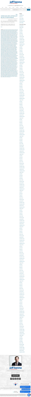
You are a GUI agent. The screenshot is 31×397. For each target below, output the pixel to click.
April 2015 (21, 232)
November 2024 (21, 59)
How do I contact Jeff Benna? (26, 389)
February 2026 (21, 36)
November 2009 (21, 330)
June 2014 (20, 247)
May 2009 (20, 339)
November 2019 (21, 149)
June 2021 (20, 121)
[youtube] (18, 379)
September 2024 (21, 62)
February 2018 (21, 181)
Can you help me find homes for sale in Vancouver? (24, 387)
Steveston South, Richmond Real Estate (10, 68)
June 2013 (20, 265)
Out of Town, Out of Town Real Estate (14, 58)
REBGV (8, 61)
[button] (29, 395)
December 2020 (21, 130)
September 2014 (21, 243)
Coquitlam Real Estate (12, 37)
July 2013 (20, 264)
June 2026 (20, 30)
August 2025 (21, 45)
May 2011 (20, 303)
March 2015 (21, 234)
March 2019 (21, 161)
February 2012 (21, 290)
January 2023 (21, 92)
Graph (10, 46)
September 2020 (21, 134)
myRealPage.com (15, 392)
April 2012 (21, 287)
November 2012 (21, 276)
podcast (17, 7)
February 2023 (21, 90)
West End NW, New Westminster (4, 74)
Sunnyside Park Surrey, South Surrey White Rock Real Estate (7, 69)
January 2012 (21, 291)
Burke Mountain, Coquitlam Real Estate (5, 32)
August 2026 (21, 27)
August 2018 (21, 172)
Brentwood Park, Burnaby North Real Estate (10, 30)
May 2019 (20, 158)
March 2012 (21, 288)
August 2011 (21, 299)
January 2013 (21, 273)
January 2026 (21, 38)
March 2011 (21, 306)
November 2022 (21, 95)
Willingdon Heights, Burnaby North (6, 76)
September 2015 (21, 225)
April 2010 (21, 323)
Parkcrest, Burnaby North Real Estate (11, 59)
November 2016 (21, 204)
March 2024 (21, 71)
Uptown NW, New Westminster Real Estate (5, 72)
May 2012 (20, 285)
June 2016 (20, 211)
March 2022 (21, 107)
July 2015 (20, 228)
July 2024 (20, 65)
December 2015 (21, 220)
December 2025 (21, 39)
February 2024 (21, 72)
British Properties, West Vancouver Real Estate (8, 31)
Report (10, 62)
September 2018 (21, 170)
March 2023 (21, 89)
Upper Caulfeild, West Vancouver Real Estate (12, 71)
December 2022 (21, 93)
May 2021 (20, 122)
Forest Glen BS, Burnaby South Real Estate (7, 42)
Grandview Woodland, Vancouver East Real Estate (8, 46)
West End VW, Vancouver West (11, 74)
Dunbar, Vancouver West (12, 39)
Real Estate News (22, 21)
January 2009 (21, 345)
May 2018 (20, 176)
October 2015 (21, 223)
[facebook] (11, 379)
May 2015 (20, 231)
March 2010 (21, 324)
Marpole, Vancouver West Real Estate (5, 54)
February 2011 (21, 308)
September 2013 (21, 261)
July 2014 (20, 246)
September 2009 (21, 333)
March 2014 (21, 252)
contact (29, 7)
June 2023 (20, 84)
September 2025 (21, 44)
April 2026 (21, 33)
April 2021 (21, 124)
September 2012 (21, 279)
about (25, 7)
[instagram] (20, 379)
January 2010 (21, 327)
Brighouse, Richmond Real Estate (11, 31)
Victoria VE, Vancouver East (7, 73)
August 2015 (21, 226)
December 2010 (21, 311)
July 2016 (20, 210)
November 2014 (21, 240)
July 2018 (20, 173)
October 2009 (21, 332)
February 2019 (21, 163)
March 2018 (21, 179)
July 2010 (20, 318)
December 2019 (21, 148)
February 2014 (21, 253)
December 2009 (21, 329)
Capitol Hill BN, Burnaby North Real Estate (5, 33)
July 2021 (20, 119)
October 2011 (21, 296)
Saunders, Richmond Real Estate (7, 64)
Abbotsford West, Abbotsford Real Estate (9, 29)
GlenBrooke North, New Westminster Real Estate (8, 44)
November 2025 (21, 41)
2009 (4, 29)
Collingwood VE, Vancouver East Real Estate (5, 37)
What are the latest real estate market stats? (24, 391)
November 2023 (21, 77)
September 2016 (21, 207)
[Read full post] (4, 19)
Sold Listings (21, 22)
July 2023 (20, 83)
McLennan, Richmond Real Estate (12, 54)
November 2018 (21, 167)
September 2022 (21, 98)
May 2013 (20, 267)
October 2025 (21, 42)
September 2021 (21, 116)
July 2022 (20, 101)
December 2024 (21, 57)
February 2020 (21, 145)
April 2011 (21, 305)
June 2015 (20, 229)
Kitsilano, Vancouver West (9, 51)
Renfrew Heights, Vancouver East (12, 61)
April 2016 (21, 214)
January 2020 (21, 146)
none (7, 57)
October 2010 (21, 314)
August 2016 (21, 208)
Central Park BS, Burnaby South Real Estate (10, 34)
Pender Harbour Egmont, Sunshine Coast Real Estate (9, 59)
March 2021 (21, 125)
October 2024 (21, 60)
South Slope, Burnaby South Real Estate (7, 67)
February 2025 (21, 54)
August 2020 (21, 136)
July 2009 (20, 336)
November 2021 (21, 113)
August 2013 (21, 262)
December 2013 (21, 256)
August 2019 (21, 154)
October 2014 (21, 241)
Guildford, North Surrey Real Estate (9, 47)
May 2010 (20, 321)
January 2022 (21, 110)
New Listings (21, 18)
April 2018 (21, 178)
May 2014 (20, 249)
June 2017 (20, 193)
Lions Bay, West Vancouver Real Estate (9, 52)
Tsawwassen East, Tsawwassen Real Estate (5, 70)
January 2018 (21, 182)
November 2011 (21, 294)
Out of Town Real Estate (6, 58)
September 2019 (21, 152)
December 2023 (21, 75)
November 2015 (21, 222)
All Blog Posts (21, 15)
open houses (2, 58)
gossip (21, 7)
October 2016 (21, 205)
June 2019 (20, 157)
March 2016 (21, 216)
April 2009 (21, 341)
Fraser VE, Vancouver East (8, 43)
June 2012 (20, 284)
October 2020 (21, 133)
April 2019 (21, 160)
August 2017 (21, 190)
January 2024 (21, 74)
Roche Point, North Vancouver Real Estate (7, 63)
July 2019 (20, 155)
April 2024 (21, 69)
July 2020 (20, 137)
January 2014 (21, 255)
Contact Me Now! (15, 375)
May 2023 (20, 86)
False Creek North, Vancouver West (5, 41)
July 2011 (20, 300)
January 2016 (21, 219)
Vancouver (11, 72)
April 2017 (21, 196)
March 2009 (21, 342)
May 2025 (20, 50)
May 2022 (20, 104)
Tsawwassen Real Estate (12, 70)
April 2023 (21, 87)
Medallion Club (2, 55)
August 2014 (21, 244)
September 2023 (21, 80)
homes (6, 7)
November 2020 (21, 131)
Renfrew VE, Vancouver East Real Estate (5, 62)
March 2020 (21, 143)
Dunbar (8, 39)
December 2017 (21, 184)
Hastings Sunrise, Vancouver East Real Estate (11, 48)
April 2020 (21, 142)
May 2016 (20, 213)
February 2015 (21, 235)
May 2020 (20, 140)
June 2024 (20, 66)
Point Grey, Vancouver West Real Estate (9, 60)
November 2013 (21, 258)
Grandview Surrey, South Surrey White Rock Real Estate (7, 45)
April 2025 (21, 51)
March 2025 (21, 53)
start (2, 7)
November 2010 (21, 312)
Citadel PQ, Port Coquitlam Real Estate (5, 36)
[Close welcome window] (30, 382)
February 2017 (21, 199)
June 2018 (20, 175)
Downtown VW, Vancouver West (10, 38)
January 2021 (21, 128)
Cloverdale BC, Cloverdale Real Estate (13, 36)
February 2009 (21, 344)
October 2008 (21, 350)
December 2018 (21, 166)
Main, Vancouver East (11, 53)
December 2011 (21, 293)
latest (13, 7)
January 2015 (21, 237)
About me (20, 16)
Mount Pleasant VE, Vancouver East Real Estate (7, 56)
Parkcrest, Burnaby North (4, 59)
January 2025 (21, 56)
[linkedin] (15, 379)
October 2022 (21, 96)
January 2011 (21, 309)
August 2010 (21, 317)
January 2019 (21, 164)
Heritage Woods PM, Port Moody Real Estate (10, 49)
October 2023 (21, 78)
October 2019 (21, 151)
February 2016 (21, 217)
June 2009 (20, 338)
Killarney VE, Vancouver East (10, 50)
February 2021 (21, 127)
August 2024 (21, 63)
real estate (6, 61)
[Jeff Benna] (16, 4)
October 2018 (21, 169)
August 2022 (21, 99)
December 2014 (21, 238)
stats (9, 7)
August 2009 (21, 335)
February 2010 (21, 326)
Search (29, 9)
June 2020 (20, 139)
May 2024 (20, 68)
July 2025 (20, 47)
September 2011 (21, 297)
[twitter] (13, 379)
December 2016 (21, 202)
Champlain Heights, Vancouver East (13, 35)
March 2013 (21, 270)
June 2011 (20, 302)
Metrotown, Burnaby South (7, 55)
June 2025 (20, 48)
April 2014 (21, 250)
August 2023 (21, 81)
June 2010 (20, 320)
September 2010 (21, 315)
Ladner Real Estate (3, 52)
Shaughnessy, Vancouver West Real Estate (7, 65)
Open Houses (21, 19)
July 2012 (20, 282)
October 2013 (21, 259)
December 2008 (21, 347)
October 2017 (21, 187)
